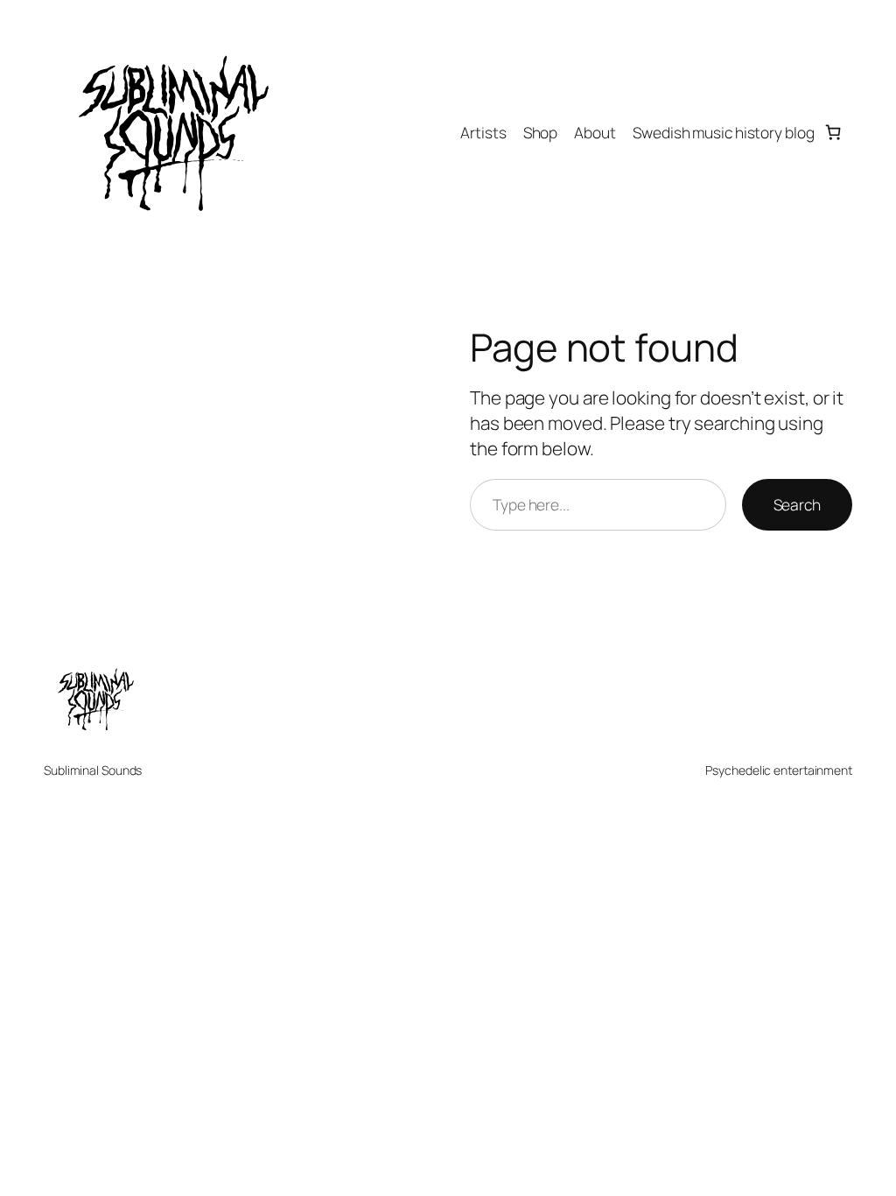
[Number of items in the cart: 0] (833, 132)
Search (797, 504)
